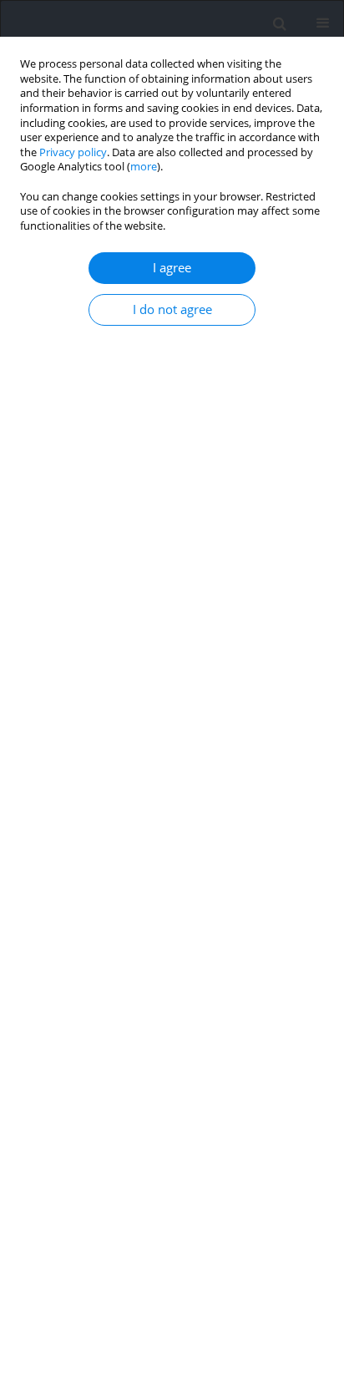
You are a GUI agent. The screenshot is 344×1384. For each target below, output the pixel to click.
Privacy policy (73, 152)
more (143, 167)
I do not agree (172, 309)
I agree (172, 267)
